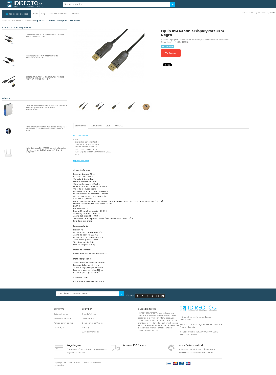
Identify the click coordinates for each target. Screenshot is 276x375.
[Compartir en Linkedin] (162, 295)
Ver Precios (170, 53)
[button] (16, 14)
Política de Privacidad (63, 323)
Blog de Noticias (89, 314)
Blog (43, 13)
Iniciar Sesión (247, 13)
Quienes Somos (61, 314)
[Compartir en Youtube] (152, 295)
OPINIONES (118, 126)
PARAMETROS (96, 126)
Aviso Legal (59, 327)
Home (35, 13)
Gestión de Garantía (58, 13)
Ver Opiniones (168, 46)
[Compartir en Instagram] (157, 295)
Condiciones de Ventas (92, 323)
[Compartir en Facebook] (137, 295)
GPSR (108, 126)
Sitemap (85, 327)
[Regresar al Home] (24, 4)
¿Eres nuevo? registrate (265, 13)
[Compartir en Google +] (147, 295)
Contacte (75, 13)
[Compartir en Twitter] (142, 295)
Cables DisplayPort (25, 21)
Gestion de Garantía (63, 318)
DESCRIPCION (81, 126)
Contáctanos (88, 318)
